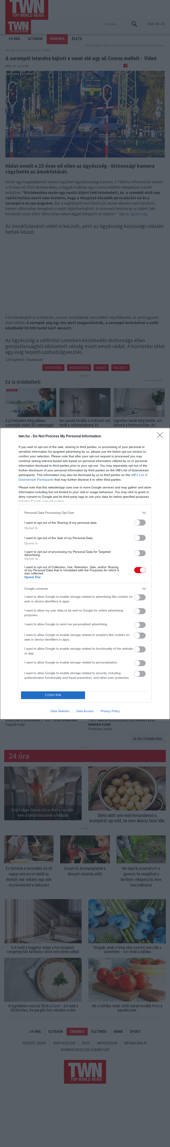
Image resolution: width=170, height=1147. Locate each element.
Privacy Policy (110, 711)
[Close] (161, 436)
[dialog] (85, 573)
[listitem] (85, 512)
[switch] (140, 523)
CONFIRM (53, 695)
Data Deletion (60, 711)
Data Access (85, 711)
